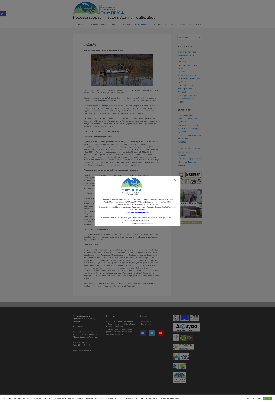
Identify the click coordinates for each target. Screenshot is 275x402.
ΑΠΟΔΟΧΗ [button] (267, 398)
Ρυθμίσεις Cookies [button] (254, 398)
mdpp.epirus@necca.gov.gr (142, 223)
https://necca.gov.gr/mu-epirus (137, 212)
